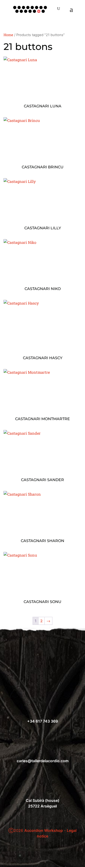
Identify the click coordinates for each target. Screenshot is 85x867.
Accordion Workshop (43, 830)
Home (8, 35)
